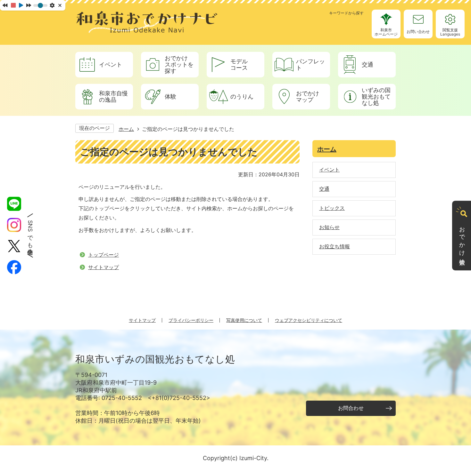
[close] (60, 5)
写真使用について (244, 320)
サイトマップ (103, 267)
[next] (29, 5)
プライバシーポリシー (191, 320)
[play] (21, 5)
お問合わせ (351, 408)
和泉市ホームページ (386, 32)
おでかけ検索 (462, 240)
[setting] (52, 5)
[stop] (13, 5)
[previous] (5, 5)
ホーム (126, 129)
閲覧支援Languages (450, 32)
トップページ (103, 254)
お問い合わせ (418, 31)
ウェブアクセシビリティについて (308, 320)
